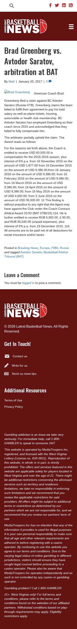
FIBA (54, 248)
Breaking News (28, 248)
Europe (45, 248)
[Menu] (71, 26)
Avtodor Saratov (31, 252)
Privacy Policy (13, 406)
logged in (28, 283)
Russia (64, 248)
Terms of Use (13, 400)
